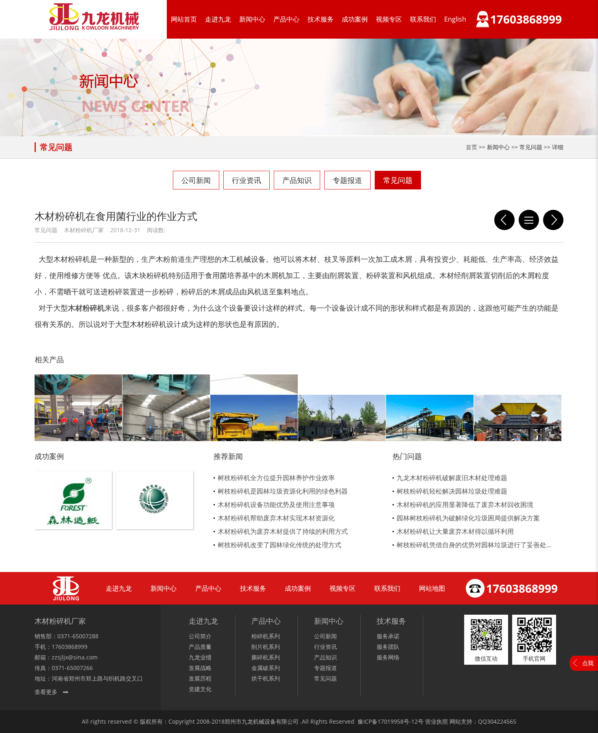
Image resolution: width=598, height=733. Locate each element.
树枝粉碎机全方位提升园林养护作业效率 (276, 477)
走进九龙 (218, 19)
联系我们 (423, 19)
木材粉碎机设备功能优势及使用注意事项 (276, 504)
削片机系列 (265, 646)
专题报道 (347, 180)
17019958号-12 (398, 721)
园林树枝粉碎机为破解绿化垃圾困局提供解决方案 (468, 517)
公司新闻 (196, 180)
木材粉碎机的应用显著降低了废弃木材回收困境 (465, 504)
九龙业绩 (200, 657)
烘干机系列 (265, 678)
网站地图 (432, 588)
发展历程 (200, 678)
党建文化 (200, 689)
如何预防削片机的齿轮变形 (553, 220)
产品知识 (297, 180)
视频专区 (389, 19)
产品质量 (200, 646)
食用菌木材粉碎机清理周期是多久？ (504, 220)
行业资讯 (246, 180)
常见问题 (397, 180)
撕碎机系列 (265, 657)
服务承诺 (388, 636)
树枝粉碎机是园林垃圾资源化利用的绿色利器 (283, 491)
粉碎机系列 (265, 636)
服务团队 (388, 646)
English (455, 19)
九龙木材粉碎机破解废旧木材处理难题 (452, 477)
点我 (588, 663)
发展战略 (200, 668)
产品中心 (286, 19)
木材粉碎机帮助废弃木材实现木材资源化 (276, 517)
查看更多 (46, 692)
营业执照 (436, 721)
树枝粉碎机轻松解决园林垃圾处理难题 (452, 491)
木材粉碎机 (86, 308)
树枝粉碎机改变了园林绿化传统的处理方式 (279, 544)
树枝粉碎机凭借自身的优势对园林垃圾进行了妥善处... (474, 544)
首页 (471, 147)
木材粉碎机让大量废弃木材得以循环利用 (455, 531)
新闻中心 (252, 19)
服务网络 (388, 657)
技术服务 (321, 19)
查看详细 (73, 513)
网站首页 (184, 19)
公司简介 (200, 636)
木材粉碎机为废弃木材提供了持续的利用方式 (283, 531)
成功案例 (355, 19)
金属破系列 (265, 668)
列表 (529, 220)
